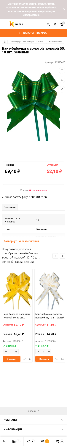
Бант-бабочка (55, 41)
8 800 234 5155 (38, 197)
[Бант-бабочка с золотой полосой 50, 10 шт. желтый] (17, 290)
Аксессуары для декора (22, 41)
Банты (41, 41)
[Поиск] (48, 23)
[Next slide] (62, 256)
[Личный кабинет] (55, 23)
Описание (9, 207)
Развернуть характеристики (21, 241)
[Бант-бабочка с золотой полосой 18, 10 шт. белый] (49, 290)
